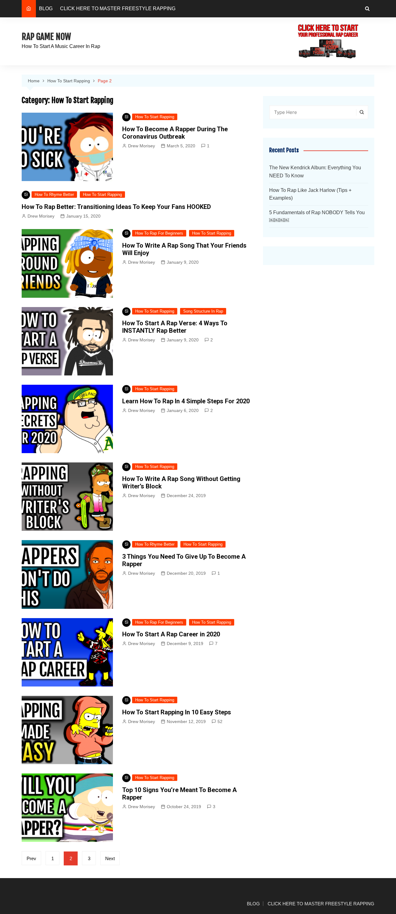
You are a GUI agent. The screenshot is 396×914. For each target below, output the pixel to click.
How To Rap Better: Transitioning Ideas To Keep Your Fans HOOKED (116, 206)
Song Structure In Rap (203, 311)
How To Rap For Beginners (159, 233)
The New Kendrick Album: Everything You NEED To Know (315, 171)
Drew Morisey (141, 145)
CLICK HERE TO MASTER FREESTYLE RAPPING (117, 8)
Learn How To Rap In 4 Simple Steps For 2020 (186, 401)
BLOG (46, 8)
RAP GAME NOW (46, 36)
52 (219, 721)
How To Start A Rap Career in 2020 (171, 634)
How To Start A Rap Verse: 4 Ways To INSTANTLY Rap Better (174, 326)
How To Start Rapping (154, 117)
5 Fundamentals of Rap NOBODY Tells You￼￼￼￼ (317, 216)
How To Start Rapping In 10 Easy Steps (176, 712)
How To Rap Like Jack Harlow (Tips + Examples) (310, 194)
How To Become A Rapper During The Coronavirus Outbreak (175, 132)
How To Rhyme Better (54, 194)
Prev (31, 858)
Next (110, 858)
